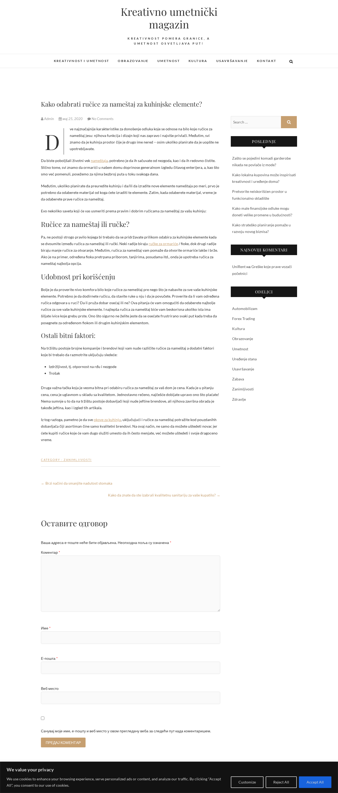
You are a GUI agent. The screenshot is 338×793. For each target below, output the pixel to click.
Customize (247, 782)
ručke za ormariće (163, 243)
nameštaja (99, 160)
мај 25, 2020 (72, 119)
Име (46, 628)
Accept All (315, 782)
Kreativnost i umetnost (81, 61)
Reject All (281, 782)
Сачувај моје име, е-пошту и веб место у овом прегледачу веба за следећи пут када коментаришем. (126, 731)
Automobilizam (244, 308)
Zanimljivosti (78, 459)
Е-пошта (49, 658)
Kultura (198, 61)
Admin (49, 119)
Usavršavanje (232, 61)
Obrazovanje (133, 61)
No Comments (103, 119)
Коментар (50, 552)
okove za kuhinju (107, 419)
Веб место (50, 688)
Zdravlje (239, 399)
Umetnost (168, 61)
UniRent (239, 266)
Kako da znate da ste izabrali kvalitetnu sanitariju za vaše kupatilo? (164, 495)
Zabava (238, 379)
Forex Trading (243, 318)
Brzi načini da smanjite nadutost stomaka (76, 483)
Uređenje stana (244, 359)
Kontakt (266, 61)
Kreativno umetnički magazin (169, 18)
